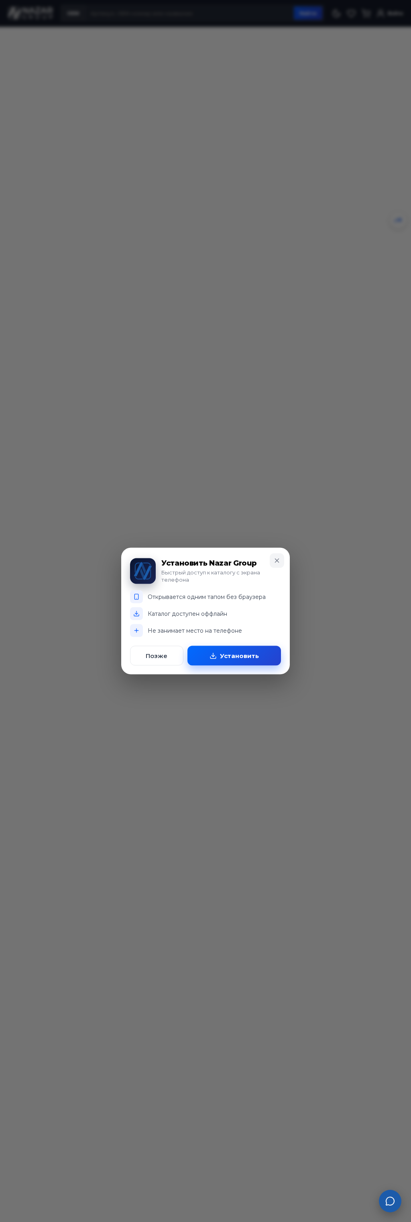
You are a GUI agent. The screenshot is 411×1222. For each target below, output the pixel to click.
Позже (156, 656)
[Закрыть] (277, 561)
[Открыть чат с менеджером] (390, 1201)
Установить (239, 656)
